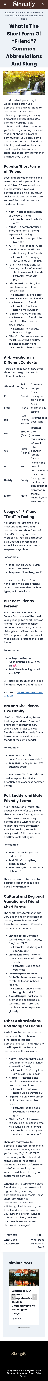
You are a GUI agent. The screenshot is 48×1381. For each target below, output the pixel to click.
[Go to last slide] (13, 1297)
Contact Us (22, 1373)
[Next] (34, 1297)
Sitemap (24, 1376)
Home (8, 12)
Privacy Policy (35, 1373)
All (14, 12)
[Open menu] (5, 4)
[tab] (19, 1327)
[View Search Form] (43, 4)
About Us (11, 1373)
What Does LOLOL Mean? (11, 1239)
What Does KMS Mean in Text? (37, 1241)
